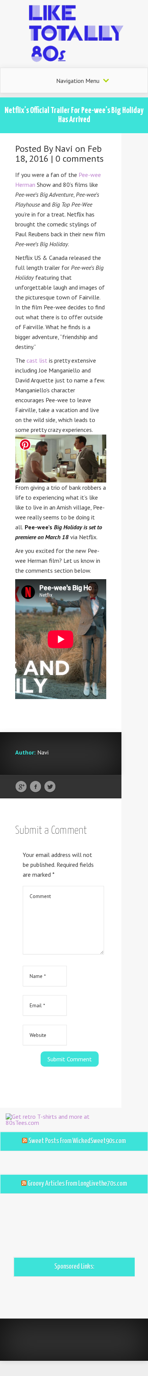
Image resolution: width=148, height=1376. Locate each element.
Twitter (50, 787)
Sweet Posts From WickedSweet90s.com (77, 1141)
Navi (64, 148)
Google (21, 787)
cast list (37, 360)
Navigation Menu (77, 81)
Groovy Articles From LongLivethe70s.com (77, 1183)
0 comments (79, 158)
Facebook (35, 787)
